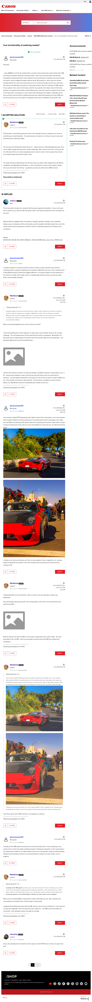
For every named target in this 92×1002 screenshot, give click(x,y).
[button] (71, 486)
